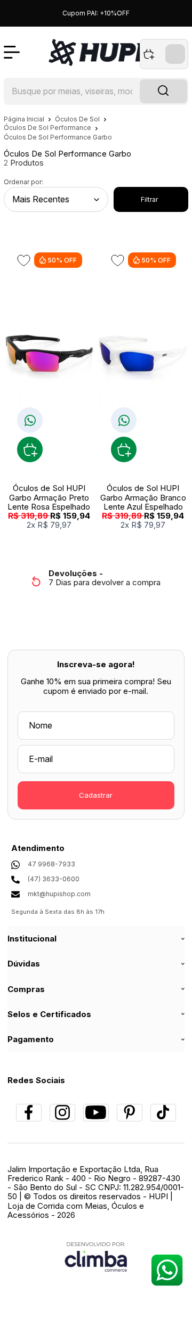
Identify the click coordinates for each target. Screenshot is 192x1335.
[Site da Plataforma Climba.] (96, 1256)
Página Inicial (25, 119)
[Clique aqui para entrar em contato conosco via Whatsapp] (166, 1269)
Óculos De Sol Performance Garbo (58, 137)
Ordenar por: (23, 182)
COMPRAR (30, 449)
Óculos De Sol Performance (48, 128)
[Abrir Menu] (12, 52)
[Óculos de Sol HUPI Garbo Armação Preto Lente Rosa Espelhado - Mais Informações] (49, 353)
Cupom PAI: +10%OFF (96, 13)
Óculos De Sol (78, 119)
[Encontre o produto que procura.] (163, 91)
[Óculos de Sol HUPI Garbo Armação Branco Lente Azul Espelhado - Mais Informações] (143, 353)
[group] (96, 578)
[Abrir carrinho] (164, 54)
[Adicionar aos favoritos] (23, 260)
